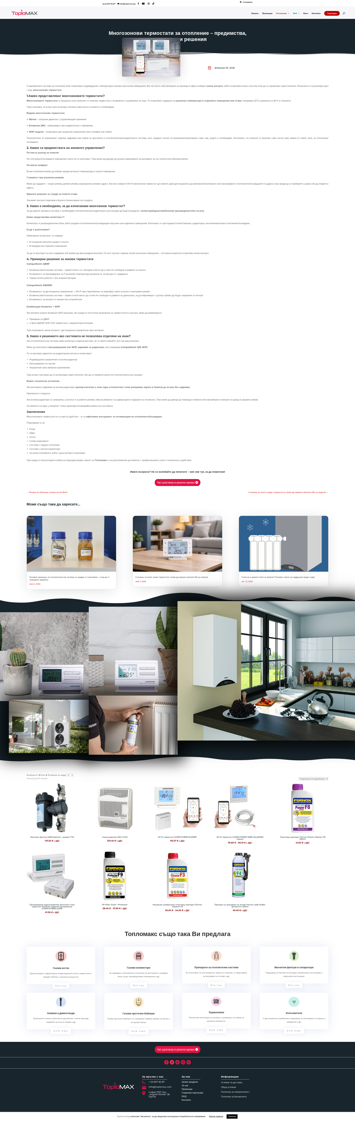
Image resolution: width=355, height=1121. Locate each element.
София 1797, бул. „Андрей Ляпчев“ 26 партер (159, 1094)
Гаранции (332, 13)
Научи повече (216, 1116)
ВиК (295, 13)
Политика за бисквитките (234, 1096)
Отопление (281, 13)
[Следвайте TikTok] (172, 1062)
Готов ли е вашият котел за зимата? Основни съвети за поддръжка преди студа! (278, 577)
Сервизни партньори (192, 1092)
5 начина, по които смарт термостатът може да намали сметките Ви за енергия (171, 577)
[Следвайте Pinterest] (188, 1062)
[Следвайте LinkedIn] (177, 1062)
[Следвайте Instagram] (183, 1062)
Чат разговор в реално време (176, 482)
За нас (185, 1085)
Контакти (316, 13)
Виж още (61, 986)
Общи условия (228, 1087)
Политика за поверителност (235, 1092)
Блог (305, 13)
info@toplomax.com (160, 1087)
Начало (255, 13)
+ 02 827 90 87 (157, 1082)
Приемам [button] (232, 1116)
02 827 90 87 (110, 4)
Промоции (267, 13)
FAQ (184, 1096)
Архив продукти (190, 1082)
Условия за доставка (231, 1082)
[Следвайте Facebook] (166, 1062)
